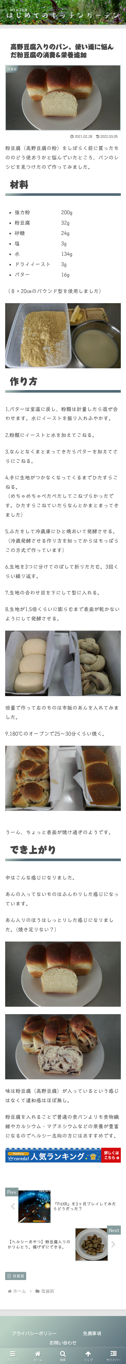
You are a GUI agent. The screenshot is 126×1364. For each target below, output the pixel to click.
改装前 (18, 1276)
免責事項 (92, 1333)
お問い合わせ (63, 1343)
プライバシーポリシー (34, 1333)
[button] (113, 985)
